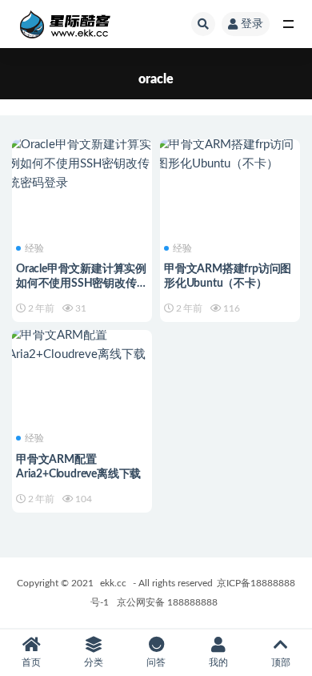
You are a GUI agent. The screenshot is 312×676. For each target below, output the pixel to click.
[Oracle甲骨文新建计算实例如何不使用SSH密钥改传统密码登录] (82, 164)
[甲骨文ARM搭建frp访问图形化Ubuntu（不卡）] (230, 154)
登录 (252, 24)
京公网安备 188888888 (167, 602)
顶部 (280, 662)
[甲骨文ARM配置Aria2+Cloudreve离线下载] (82, 345)
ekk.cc (113, 583)
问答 (156, 662)
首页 (31, 662)
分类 (93, 662)
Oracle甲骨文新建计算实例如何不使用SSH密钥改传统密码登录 (81, 284)
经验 (34, 248)
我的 (218, 662)
